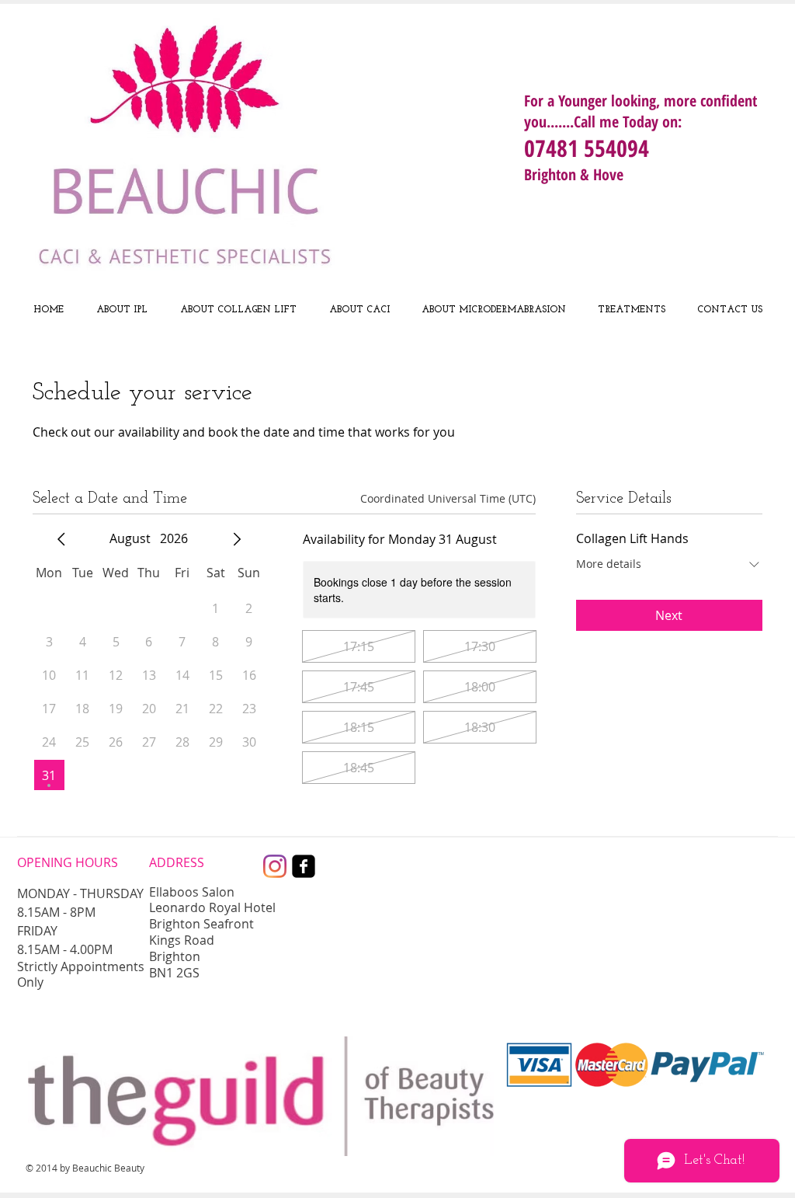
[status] (448, 498)
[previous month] (61, 539)
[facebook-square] (303, 866)
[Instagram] (274, 866)
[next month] (236, 539)
